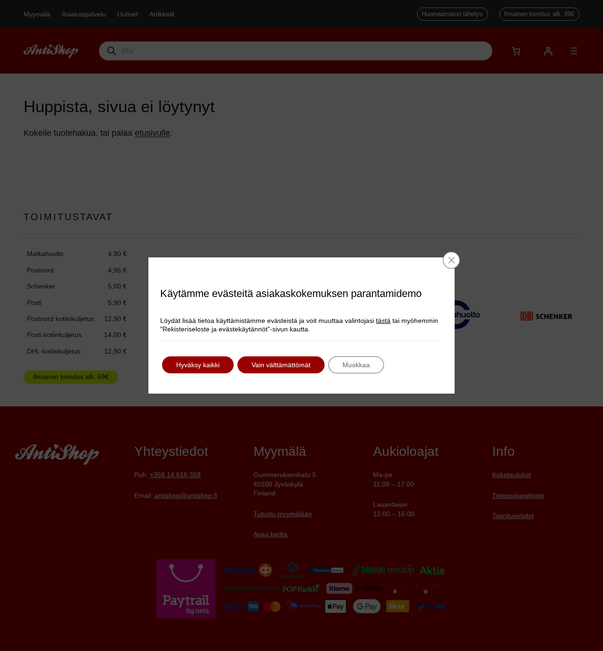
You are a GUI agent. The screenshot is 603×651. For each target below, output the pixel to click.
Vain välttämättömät (281, 365)
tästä (383, 320)
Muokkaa (356, 365)
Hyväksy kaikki (198, 365)
